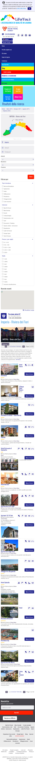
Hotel (5, 191)
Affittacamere (7, 194)
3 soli (5, 269)
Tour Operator (5, 65)
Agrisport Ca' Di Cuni (7, 515)
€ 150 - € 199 (7, 250)
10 (20, 346)
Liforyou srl (15, 760)
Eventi (5, 213)
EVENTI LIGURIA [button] (7, 72)
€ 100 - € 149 (7, 247)
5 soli (5, 279)
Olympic (3, 437)
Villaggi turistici (7, 199)
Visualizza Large (29, 310)
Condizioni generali (22, 751)
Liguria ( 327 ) (26, 109)
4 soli (5, 274)
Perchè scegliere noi (7, 50)
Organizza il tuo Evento (7, 90)
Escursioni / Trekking (9, 223)
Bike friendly (7, 210)
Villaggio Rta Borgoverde (8, 571)
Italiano (6, 39)
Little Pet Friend (8, 231)
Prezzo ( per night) (7, 239)
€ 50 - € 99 (6, 245)
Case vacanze (7, 201)
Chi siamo (4, 53)
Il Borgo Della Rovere (21, 388)
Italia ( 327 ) (10, 109)
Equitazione (7, 228)
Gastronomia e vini (8, 218)
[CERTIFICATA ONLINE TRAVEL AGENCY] (4, 28)
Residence (6, 196)
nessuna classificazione (10, 284)
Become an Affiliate (9, 718)
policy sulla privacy (21, 8)
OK (29, 8)
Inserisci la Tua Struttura (8, 79)
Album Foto (18, 97)
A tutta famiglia (7, 215)
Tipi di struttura (6, 183)
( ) (18, 359)
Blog (26, 734)
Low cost (23, 750)
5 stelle (5, 282)
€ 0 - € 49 (6, 242)
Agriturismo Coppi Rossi (8, 551)
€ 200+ (5, 252)
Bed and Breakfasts (9, 186)
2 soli (5, 264)
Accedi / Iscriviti (6, 42)
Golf (5, 220)
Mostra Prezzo (29, 374)
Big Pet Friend (7, 208)
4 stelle (5, 276)
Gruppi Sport (7, 233)
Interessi (4, 205)
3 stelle (5, 271)
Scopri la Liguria (6, 57)
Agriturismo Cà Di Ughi (7, 506)
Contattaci (4, 61)
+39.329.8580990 (9, 34)
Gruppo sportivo (18, 90)
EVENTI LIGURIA (20, 736)
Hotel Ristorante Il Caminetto (6, 449)
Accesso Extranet (19, 753)
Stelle (3, 256)
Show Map (16, 379)
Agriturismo (7, 189)
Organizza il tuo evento (9, 734)
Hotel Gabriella (5, 582)
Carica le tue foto (7, 98)
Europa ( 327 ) (17, 109)
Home (3, 46)
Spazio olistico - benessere (11, 225)
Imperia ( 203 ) (7, 111)
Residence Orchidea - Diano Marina (11, 415)
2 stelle (5, 266)
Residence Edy (5, 640)
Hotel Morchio (5, 484)
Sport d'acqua (7, 236)
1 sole (5, 259)
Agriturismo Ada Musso (7, 662)
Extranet (5, 83)
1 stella (5, 261)
